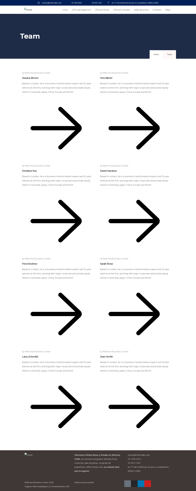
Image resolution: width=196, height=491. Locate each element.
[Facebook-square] (127, 483)
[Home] (28, 10)
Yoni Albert (106, 78)
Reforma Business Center (36, 482)
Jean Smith (106, 356)
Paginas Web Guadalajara (36, 486)
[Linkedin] (141, 483)
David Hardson (108, 170)
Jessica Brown (30, 78)
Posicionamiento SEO (60, 486)
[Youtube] (147, 483)
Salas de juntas (141, 9)
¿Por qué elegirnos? (81, 9)
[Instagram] (134, 483)
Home (156, 54)
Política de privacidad (84, 482)
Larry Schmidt (30, 356)
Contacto (157, 9)
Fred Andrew (29, 263)
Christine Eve (29, 170)
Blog (167, 9)
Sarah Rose (106, 263)
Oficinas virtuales (121, 9)
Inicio (65, 9)
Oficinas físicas (102, 9)
